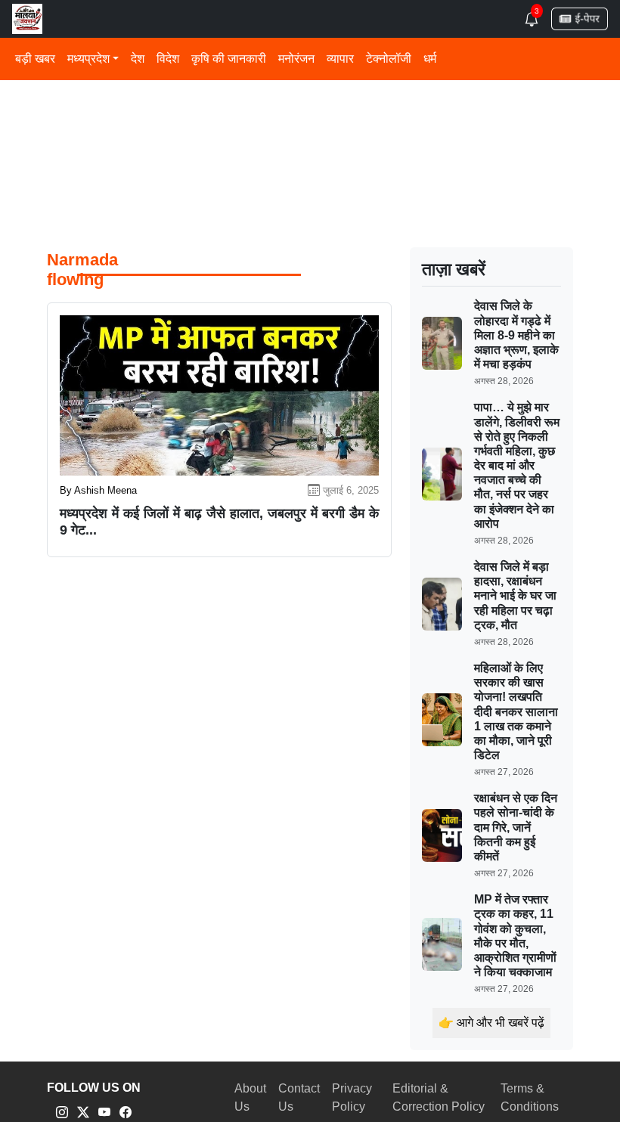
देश (137, 58)
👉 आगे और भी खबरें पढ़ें (491, 1022)
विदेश (168, 58)
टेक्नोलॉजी (388, 58)
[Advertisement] (310, 113)
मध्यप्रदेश (88, 58)
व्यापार (340, 58)
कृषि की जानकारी (228, 58)
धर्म (429, 58)
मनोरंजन (296, 58)
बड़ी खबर (35, 58)
